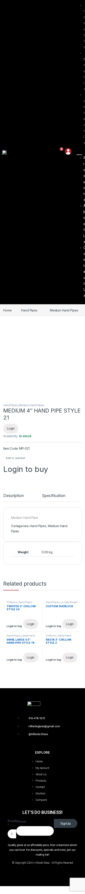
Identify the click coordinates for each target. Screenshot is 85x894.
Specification (53, 496)
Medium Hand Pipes (64, 310)
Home (7, 310)
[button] (79, 152)
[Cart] (59, 152)
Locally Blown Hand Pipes (61, 603)
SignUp (65, 823)
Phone (21, 821)
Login (11, 428)
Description (13, 496)
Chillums (12, 602)
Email (12, 823)
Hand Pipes (29, 310)
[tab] (13, 498)
